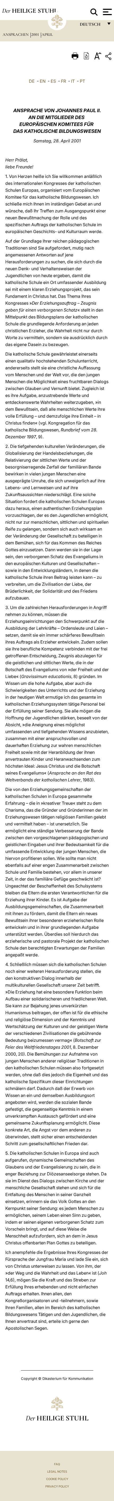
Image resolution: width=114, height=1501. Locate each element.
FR (63, 81)
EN (43, 81)
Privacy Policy (57, 1486)
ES (53, 81)
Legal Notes (57, 1471)
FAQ (57, 1464)
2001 (35, 34)
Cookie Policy (57, 1479)
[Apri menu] (107, 11)
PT (82, 81)
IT (73, 81)
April (47, 34)
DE (32, 81)
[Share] (109, 57)
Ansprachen (16, 34)
